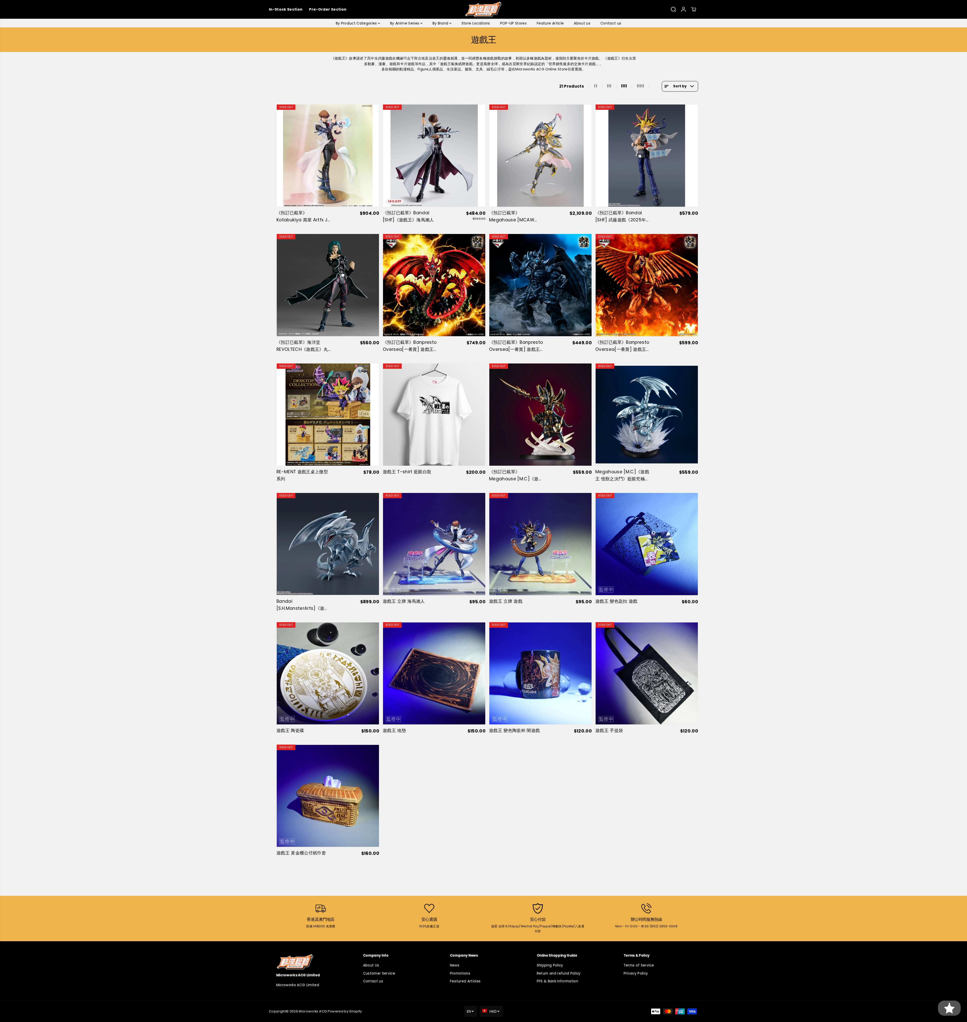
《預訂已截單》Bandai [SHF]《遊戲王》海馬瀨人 (408, 216)
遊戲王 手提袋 (609, 730)
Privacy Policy (636, 973)
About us (582, 23)
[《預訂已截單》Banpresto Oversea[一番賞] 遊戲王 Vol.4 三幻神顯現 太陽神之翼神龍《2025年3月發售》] (647, 285)
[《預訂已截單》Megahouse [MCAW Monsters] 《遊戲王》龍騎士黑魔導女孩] (540, 155)
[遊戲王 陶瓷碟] (328, 673)
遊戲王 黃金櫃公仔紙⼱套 (301, 853)
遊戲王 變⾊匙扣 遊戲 (616, 601)
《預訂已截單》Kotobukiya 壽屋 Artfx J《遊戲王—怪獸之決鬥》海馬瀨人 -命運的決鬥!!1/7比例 (302, 217)
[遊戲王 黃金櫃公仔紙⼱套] (328, 796)
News (454, 965)
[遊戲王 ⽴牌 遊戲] (540, 544)
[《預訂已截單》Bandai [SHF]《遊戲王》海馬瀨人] (434, 155)
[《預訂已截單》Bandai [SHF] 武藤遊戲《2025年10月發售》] (647, 155)
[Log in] (683, 9)
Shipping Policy (550, 965)
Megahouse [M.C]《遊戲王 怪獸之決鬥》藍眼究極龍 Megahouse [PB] (622, 476)
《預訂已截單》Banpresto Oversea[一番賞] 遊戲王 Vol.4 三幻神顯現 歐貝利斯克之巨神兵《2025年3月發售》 (516, 346)
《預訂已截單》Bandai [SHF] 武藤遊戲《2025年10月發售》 (620, 217)
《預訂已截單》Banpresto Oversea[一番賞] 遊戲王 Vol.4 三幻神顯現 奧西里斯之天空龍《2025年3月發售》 (410, 346)
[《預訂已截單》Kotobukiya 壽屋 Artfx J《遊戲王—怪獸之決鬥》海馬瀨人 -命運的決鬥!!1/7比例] (328, 155)
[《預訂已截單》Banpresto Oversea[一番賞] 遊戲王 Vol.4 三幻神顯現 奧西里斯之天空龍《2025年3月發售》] (434, 285)
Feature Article (550, 23)
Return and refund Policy (559, 973)
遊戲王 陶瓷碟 (290, 730)
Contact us (610, 23)
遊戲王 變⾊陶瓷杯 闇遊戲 (514, 730)
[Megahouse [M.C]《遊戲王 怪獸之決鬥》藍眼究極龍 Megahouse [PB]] (647, 414)
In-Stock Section (285, 9)
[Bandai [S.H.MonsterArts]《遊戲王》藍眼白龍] (328, 544)
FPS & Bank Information (557, 981)
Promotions (460, 973)
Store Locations (476, 23)
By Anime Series (405, 23)
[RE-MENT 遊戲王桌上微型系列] (328, 414)
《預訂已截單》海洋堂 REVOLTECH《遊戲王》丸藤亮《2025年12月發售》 (302, 346)
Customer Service (379, 973)
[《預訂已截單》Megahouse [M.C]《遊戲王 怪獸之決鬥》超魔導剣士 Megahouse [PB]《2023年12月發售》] (540, 414)
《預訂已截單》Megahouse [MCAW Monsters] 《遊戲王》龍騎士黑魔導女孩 (514, 217)
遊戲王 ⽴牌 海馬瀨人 (404, 601)
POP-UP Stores (513, 23)
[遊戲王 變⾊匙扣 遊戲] (647, 544)
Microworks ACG (313, 1011)
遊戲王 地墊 (394, 730)
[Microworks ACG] (483, 9)
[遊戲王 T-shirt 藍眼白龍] (434, 414)
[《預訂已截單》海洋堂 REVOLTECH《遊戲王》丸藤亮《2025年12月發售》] (328, 285)
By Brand (440, 23)
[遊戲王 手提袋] (647, 673)
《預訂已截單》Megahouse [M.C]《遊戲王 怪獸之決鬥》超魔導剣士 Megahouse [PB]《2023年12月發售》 (516, 476)
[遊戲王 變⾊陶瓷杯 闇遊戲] (540, 673)
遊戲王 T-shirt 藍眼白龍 (407, 472)
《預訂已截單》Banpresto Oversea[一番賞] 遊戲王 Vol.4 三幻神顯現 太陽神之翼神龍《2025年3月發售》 (622, 346)
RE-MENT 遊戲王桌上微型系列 (302, 475)
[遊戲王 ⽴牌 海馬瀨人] (434, 544)
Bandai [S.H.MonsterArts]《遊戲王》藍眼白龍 (302, 605)
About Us (371, 965)
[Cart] (693, 9)
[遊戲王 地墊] (434, 673)
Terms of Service (639, 965)
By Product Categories (357, 23)
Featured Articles (465, 981)
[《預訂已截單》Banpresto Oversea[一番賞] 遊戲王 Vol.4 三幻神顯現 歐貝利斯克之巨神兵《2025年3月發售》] (540, 285)
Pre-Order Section (327, 9)
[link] (310, 962)
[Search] (673, 9)
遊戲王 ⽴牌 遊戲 (505, 601)
